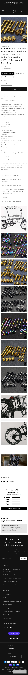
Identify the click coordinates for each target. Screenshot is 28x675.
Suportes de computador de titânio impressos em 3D (11, 570)
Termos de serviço (10, 671)
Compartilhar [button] (6, 477)
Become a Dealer (7, 618)
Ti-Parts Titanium (11, 667)
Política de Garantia (8, 604)
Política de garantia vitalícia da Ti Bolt (12, 608)
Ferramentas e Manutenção (9, 585)
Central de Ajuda (7, 594)
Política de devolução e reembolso (11, 611)
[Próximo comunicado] (25, 3)
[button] (3, 11)
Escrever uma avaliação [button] (13, 508)
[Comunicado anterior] (2, 3)
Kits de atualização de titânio (10, 581)
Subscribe (23, 558)
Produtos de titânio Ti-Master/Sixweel (12, 578)
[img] (4, 518)
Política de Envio (7, 614)
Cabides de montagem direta (10, 574)
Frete (2, 68)
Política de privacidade (21, 669)
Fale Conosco (6, 597)
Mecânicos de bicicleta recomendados (12, 601)
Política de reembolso (11, 669)
